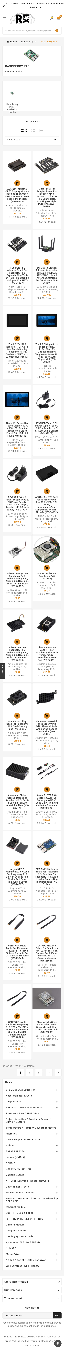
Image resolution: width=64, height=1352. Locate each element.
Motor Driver (13, 1254)
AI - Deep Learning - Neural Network (27, 1181)
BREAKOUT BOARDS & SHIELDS (24, 1107)
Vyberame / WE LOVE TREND (23, 1242)
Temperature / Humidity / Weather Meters (31, 1127)
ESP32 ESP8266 (15, 1151)
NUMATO (11, 1248)
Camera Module (15, 1224)
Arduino (10, 1145)
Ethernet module (16, 1207)
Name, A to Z (32, 140)
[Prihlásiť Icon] (52, 18)
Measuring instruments (20, 1192)
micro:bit (11, 1133)
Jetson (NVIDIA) (15, 1157)
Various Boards (15, 1175)
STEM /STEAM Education (20, 1090)
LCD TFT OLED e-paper (19, 1213)
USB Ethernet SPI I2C (18, 1169)
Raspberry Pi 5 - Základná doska (12, 108)
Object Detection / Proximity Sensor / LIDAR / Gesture (28, 1120)
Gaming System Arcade (19, 1236)
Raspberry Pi (13, 1101)
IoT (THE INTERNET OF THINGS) (25, 1218)
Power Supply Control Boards (23, 1139)
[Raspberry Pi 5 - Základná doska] (12, 93)
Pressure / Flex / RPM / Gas (22, 1113)
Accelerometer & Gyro (19, 1095)
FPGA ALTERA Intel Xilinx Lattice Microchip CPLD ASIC (32, 1199)
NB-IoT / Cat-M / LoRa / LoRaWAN (26, 1260)
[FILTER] (2, 676)
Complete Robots (16, 1230)
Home (8, 1081)
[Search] (57, 31)
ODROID (10, 1163)
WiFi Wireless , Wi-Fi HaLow (22, 1266)
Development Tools (17, 1186)
